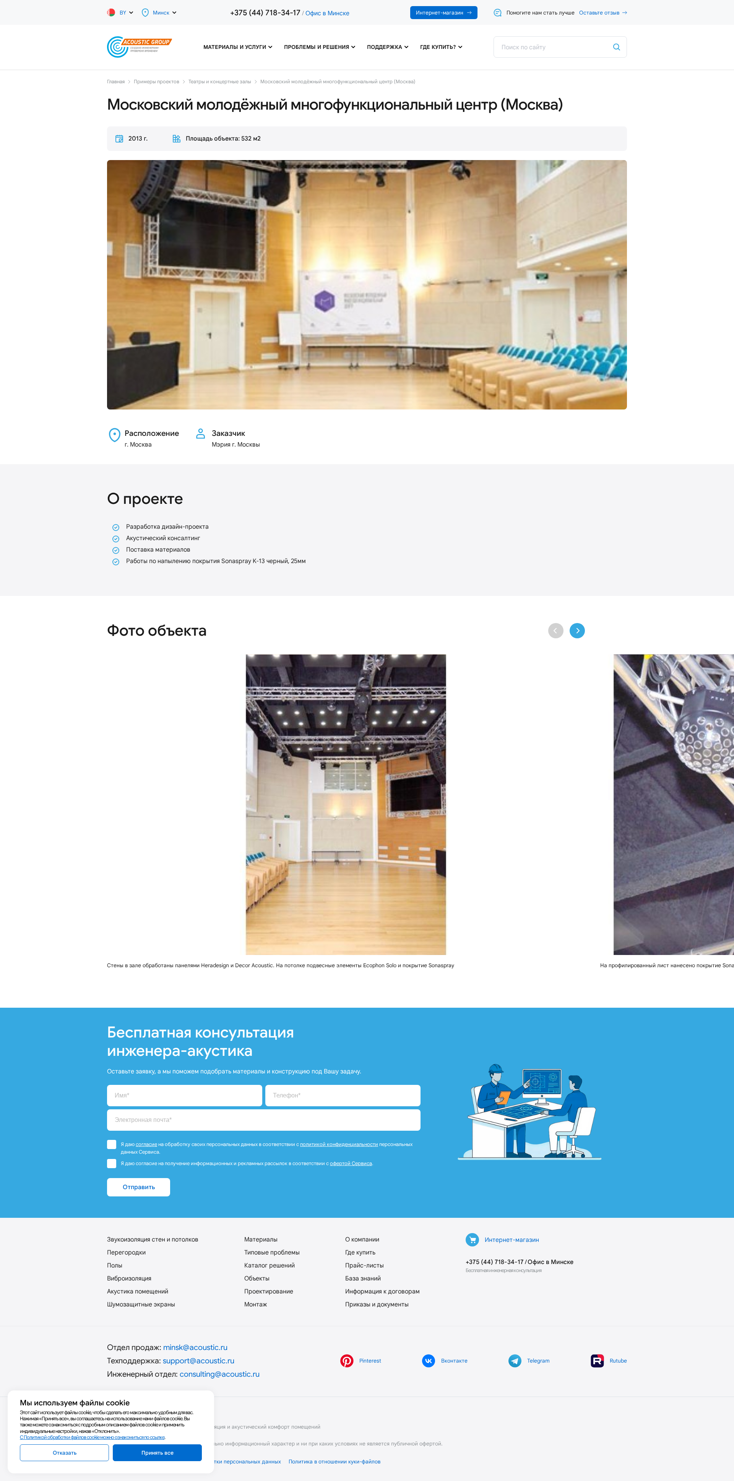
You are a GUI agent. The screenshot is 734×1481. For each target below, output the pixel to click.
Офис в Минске (327, 13)
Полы (114, 1265)
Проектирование (268, 1291)
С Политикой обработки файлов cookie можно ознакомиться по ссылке (92, 1437)
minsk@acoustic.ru (195, 1347)
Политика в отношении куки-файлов (334, 1461)
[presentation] (555, 630)
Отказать (64, 1453)
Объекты (257, 1278)
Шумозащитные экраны (141, 1304)
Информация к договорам (382, 1291)
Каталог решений (269, 1265)
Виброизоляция (129, 1278)
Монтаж (255, 1304)
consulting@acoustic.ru (220, 1374)
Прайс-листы (364, 1265)
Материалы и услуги (234, 47)
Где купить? (438, 47)
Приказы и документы (377, 1304)
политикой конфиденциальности (339, 1144)
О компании (362, 1239)
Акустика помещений (137, 1291)
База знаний (363, 1278)
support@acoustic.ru (198, 1360)
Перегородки (126, 1252)
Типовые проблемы (272, 1252)
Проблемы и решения (316, 47)
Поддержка (384, 47)
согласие (146, 1144)
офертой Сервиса (351, 1163)
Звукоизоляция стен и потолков (152, 1239)
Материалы (261, 1239)
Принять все (157, 1453)
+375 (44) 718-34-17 (265, 12)
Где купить (360, 1252)
